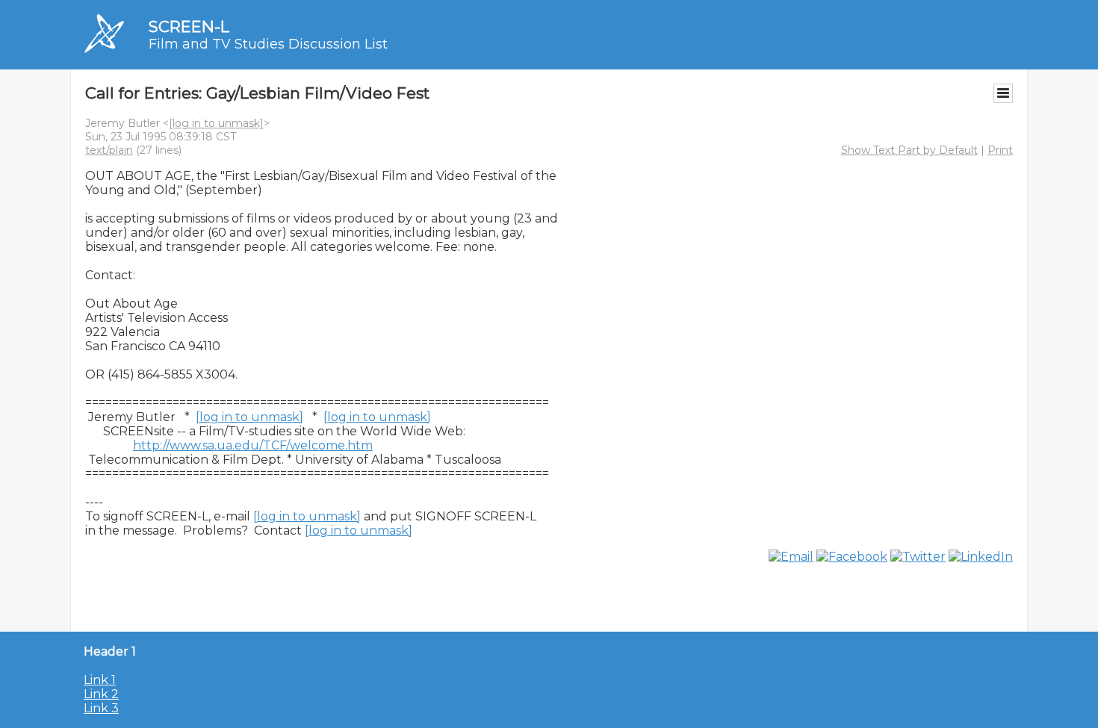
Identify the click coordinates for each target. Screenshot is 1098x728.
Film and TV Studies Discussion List (268, 44)
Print (1000, 150)
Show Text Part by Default (909, 150)
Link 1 (100, 680)
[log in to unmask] (216, 123)
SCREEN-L (189, 26)
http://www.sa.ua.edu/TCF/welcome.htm (253, 445)
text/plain (109, 150)
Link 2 (101, 694)
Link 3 (101, 708)
